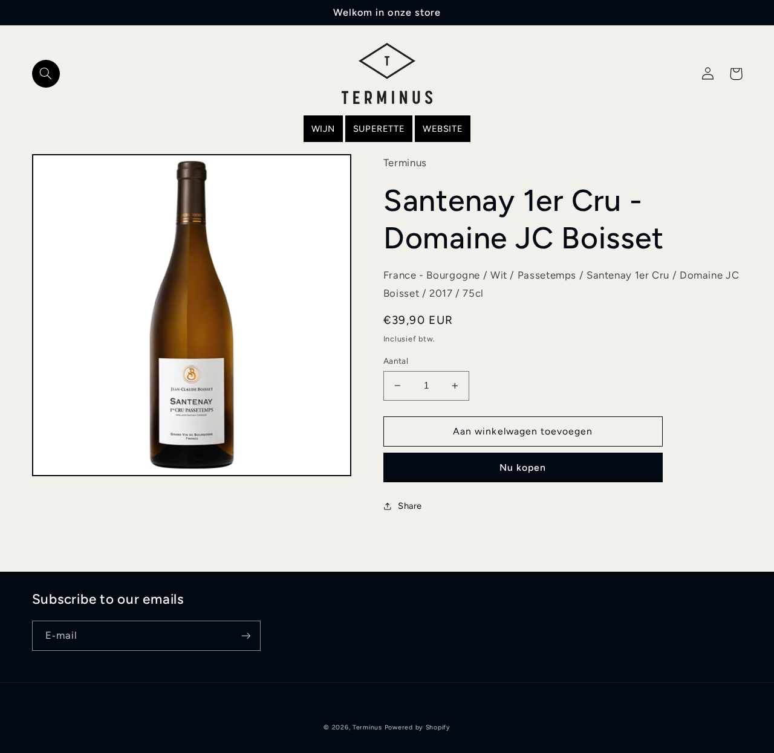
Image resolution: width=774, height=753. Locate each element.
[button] (46, 74)
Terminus (367, 727)
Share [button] (410, 505)
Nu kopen (522, 467)
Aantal (396, 361)
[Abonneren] (245, 635)
